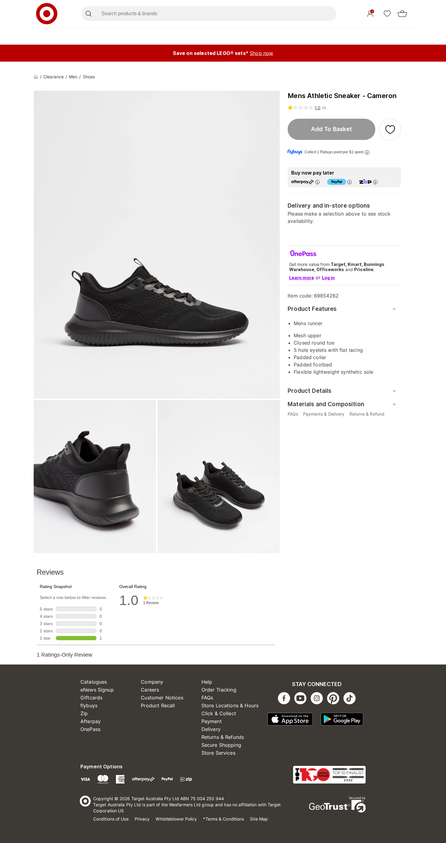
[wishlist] (387, 13)
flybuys (88, 705)
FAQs (207, 698)
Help (206, 682)
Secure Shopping (221, 745)
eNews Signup (97, 690)
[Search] (88, 13)
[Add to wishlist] (390, 129)
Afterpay (90, 721)
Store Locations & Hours (229, 705)
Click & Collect (218, 713)
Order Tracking (218, 690)
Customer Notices (162, 698)
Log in (328, 277)
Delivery (211, 729)
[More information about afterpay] (317, 182)
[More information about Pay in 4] (349, 182)
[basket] (402, 14)
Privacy (142, 818)
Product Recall (158, 705)
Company (152, 682)
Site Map (259, 818)
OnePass (90, 729)
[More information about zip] (375, 182)
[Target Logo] (46, 13)
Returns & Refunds (222, 737)
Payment (211, 721)
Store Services (218, 753)
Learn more (301, 277)
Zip (84, 713)
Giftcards (91, 698)
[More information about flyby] (367, 152)
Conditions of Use (111, 818)
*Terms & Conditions (223, 818)
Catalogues (93, 682)
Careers (150, 690)
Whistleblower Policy (176, 818)
